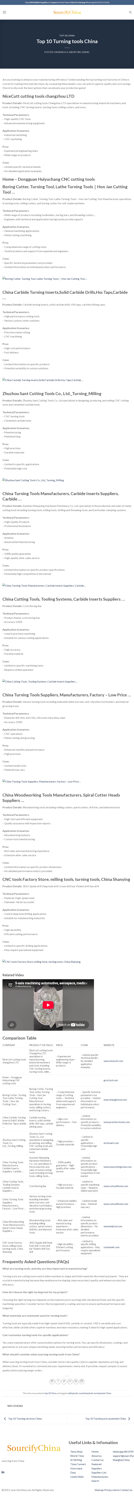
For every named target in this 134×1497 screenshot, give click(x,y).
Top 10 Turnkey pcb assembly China (105, 1418)
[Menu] (4, 12)
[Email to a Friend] (70, 1381)
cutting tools (72, 1393)
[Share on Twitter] (64, 1381)
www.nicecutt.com (113, 1061)
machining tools (86, 1393)
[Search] (130, 12)
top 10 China (67, 35)
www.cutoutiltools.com (116, 1186)
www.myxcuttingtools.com (118, 1166)
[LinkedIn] (33, 1472)
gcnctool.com (111, 1080)
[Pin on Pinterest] (76, 1381)
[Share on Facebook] (58, 1381)
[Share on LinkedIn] (81, 1381)
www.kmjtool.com (113, 1226)
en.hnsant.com (111, 1143)
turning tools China (102, 1393)
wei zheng (83, 52)
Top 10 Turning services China (25, 1418)
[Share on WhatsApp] (52, 1381)
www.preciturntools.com (117, 1122)
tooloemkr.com (111, 1247)
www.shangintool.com (115, 1099)
